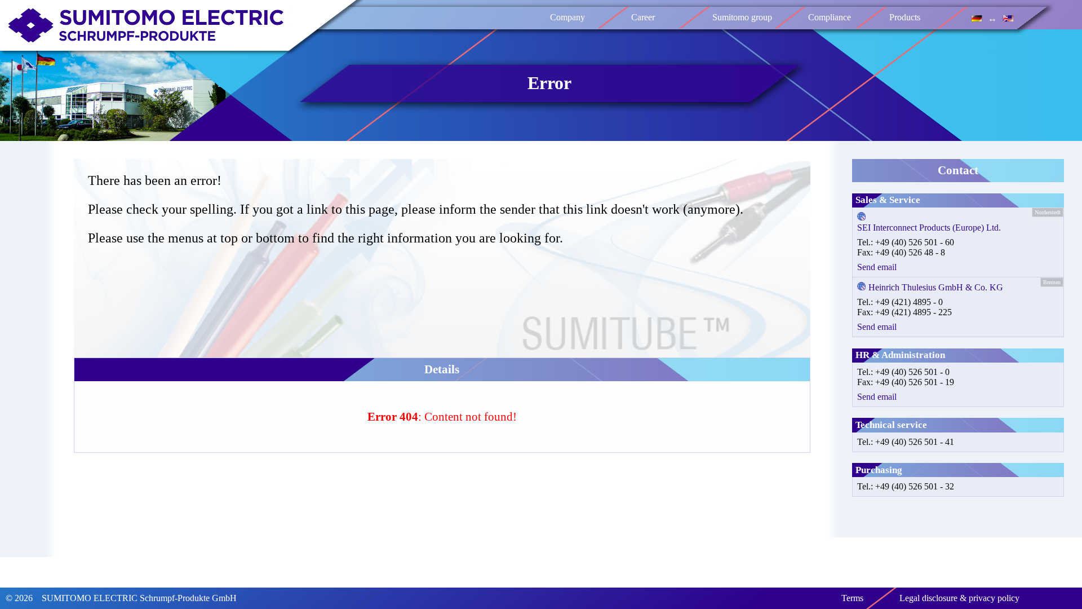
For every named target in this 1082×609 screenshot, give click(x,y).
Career (643, 17)
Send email (877, 267)
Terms (852, 598)
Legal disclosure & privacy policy (959, 598)
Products (905, 17)
